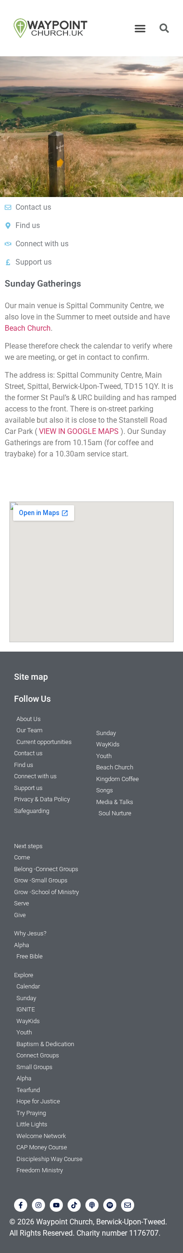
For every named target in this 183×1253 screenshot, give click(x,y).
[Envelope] (127, 1205)
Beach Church (28, 328)
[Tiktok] (74, 1205)
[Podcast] (92, 1205)
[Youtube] (56, 1205)
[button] (140, 28)
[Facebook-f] (20, 1205)
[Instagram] (38, 1205)
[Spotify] (109, 1205)
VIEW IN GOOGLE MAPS (79, 431)
